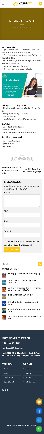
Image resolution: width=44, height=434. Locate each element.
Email (6, 221)
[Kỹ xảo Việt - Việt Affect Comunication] (22, 4)
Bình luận (8, 193)
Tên (6, 211)
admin (30, 27)
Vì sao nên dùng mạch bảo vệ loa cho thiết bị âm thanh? (24, 310)
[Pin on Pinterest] (28, 159)
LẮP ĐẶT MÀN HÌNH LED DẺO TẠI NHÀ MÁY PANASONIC (23, 282)
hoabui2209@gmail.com (14, 348)
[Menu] (3, 3)
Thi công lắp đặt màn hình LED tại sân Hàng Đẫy (24, 274)
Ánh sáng (28, 373)
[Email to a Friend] (24, 159)
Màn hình (28, 378)
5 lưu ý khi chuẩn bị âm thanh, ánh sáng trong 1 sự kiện (24, 317)
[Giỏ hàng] (40, 4)
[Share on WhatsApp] (12, 159)
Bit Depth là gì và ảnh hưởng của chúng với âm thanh (23, 303)
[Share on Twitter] (20, 159)
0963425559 (16, 343)
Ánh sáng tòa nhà (31, 382)
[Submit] (40, 264)
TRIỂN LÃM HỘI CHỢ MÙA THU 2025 (20, 295)
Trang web (7, 231)
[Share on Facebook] (16, 159)
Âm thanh (29, 369)
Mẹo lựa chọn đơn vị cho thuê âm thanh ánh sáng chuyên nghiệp (11, 170)
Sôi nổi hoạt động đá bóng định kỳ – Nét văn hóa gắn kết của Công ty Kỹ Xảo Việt (24, 289)
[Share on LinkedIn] (31, 159)
